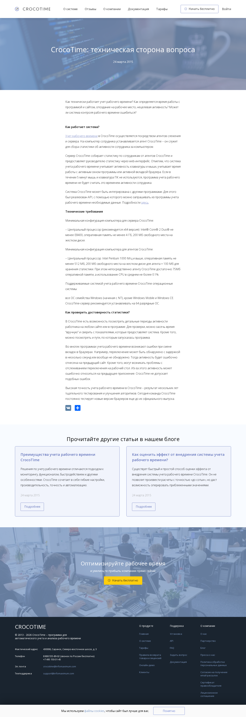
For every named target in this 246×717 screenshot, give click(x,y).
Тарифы (161, 9)
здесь (145, 202)
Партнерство (208, 640)
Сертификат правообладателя (210, 684)
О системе (70, 9)
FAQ (172, 647)
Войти (226, 9)
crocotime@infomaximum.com (59, 666)
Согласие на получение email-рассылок (213, 674)
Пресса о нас (207, 655)
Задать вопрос (178, 655)
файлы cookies (94, 711)
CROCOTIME (30, 627)
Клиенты (144, 672)
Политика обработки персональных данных (213, 663)
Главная (144, 633)
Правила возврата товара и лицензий (150, 656)
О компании (112, 9)
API (171, 640)
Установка (176, 633)
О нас (203, 633)
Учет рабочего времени (81, 136)
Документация (138, 9)
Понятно (169, 711)
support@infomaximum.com (58, 673)
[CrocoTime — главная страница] (32, 9)
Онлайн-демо (147, 665)
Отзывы (90, 9)
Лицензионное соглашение (209, 694)
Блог (202, 647)
